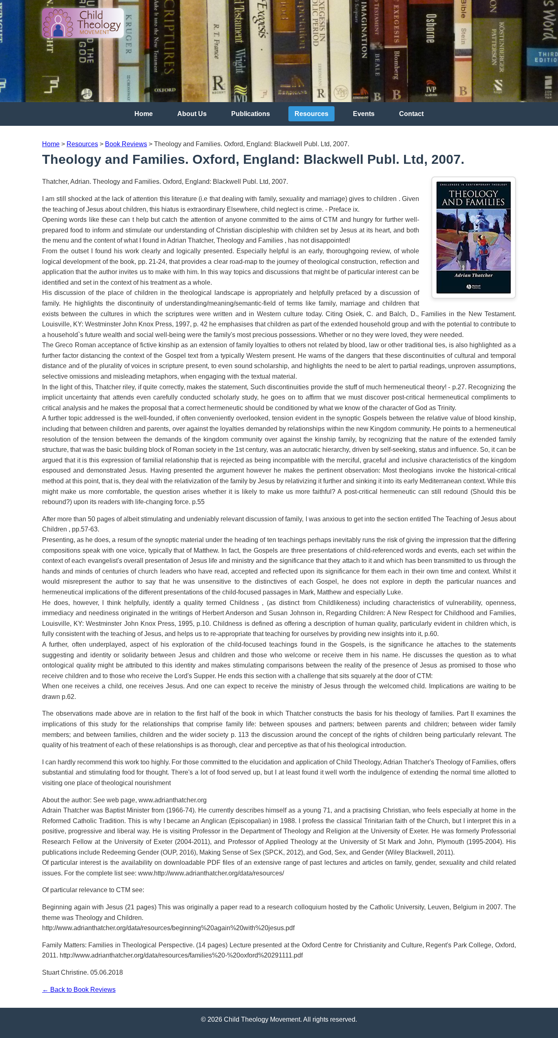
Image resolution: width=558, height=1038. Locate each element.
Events (364, 113)
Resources (311, 113)
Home (143, 113)
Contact (411, 113)
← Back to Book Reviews (79, 989)
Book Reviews (126, 144)
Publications (250, 113)
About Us (192, 113)
